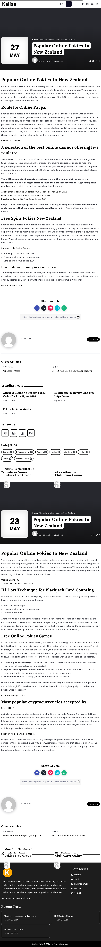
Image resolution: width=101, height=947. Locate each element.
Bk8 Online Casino (63, 916)
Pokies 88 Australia (11, 140)
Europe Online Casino (12, 285)
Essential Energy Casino (13, 695)
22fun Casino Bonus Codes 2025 (17, 583)
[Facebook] (82, 4)
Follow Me (93, 339)
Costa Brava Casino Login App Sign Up (72, 371)
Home (35, 39)
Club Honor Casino (68, 475)
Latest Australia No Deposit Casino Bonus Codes (25, 195)
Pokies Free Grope (18, 475)
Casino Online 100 (10, 579)
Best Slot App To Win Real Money (18, 733)
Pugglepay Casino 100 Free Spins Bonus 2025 (24, 199)
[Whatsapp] (13, 433)
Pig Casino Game (11, 371)
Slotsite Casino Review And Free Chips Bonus (74, 394)
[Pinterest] (87, 4)
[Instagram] (97, 4)
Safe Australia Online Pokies (15, 248)
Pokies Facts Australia (17, 409)
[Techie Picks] (9, 3)
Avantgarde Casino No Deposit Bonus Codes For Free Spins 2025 (34, 191)
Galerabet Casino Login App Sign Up (21, 835)
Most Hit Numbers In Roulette (20, 916)
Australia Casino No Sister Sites (68, 835)
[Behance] (92, 4)
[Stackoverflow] (22, 433)
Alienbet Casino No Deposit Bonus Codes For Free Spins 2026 (24, 394)
